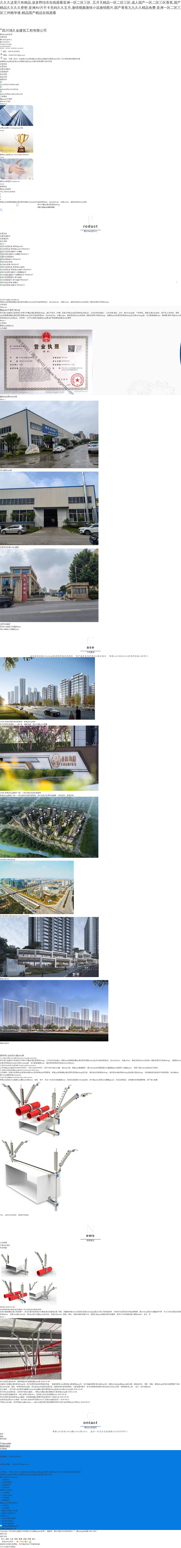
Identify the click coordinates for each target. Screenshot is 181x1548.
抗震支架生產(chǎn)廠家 (9, 547)
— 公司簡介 (4, 1505)
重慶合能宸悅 (4, 1043)
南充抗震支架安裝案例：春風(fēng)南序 (20, 722)
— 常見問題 (4, 1498)
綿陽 (25, 1539)
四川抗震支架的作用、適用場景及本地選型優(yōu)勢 (20, 1381)
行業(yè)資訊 (5, 1245)
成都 (7, 1539)
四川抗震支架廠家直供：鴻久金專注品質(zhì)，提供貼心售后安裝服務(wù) (28, 1394)
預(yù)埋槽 (3, 94)
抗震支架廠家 (5, 624)
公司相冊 (3, 328)
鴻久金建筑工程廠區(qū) (9, 629)
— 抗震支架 (4, 1480)
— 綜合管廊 (4, 1487)
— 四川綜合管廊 (6, 1521)
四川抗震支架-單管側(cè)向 (10, 249)
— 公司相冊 (4, 1508)
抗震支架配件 (5, 69)
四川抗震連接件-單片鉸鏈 (10, 280)
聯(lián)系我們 (10, 181)
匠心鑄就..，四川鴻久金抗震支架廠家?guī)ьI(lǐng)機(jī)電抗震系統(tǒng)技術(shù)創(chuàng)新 (36, 1389)
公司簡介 (3, 323)
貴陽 (16, 1539)
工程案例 (3, 96)
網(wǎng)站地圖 (82, 1531)
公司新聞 (3, 1243)
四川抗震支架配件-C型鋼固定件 (12, 275)
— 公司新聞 (4, 1493)
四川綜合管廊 (4, 84)
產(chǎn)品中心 (6, 39)
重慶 (20, 1539)
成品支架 (3, 77)
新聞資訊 (3, 186)
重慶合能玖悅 (4, 979)
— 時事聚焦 (4, 1500)
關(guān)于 (5, 101)
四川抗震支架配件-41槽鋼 (10, 254)
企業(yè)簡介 (11, 128)
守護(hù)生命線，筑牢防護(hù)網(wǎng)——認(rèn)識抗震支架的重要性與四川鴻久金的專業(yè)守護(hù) (40, 1402)
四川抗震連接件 (6, 259)
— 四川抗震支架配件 (8, 1518)
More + (3, 244)
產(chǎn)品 (5, 42)
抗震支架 (3, 37)
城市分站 (3, 1536)
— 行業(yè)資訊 (6, 1495)
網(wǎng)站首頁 (6, 34)
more (2, 130)
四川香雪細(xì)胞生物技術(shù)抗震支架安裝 (14, 916)
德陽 (29, 1539)
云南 (11, 1539)
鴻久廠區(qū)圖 (6, 470)
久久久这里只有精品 (8, 1547)
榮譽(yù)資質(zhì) (14, 155)
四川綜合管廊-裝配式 (7, 89)
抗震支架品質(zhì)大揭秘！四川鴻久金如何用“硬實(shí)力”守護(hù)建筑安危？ (30, 1400)
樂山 (33, 1539)
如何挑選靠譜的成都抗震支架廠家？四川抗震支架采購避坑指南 (20, 1309)
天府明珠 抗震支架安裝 (7, 859)
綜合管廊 (3, 74)
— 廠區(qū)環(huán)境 (8, 1511)
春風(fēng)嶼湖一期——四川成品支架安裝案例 (23, 793)
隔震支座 (3, 79)
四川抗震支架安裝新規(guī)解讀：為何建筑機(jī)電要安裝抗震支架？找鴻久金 (29, 1397)
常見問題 (3, 1248)
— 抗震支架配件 (6, 1482)
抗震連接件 (4, 72)
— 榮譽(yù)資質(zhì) (8, 1513)
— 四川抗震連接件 (7, 1523)
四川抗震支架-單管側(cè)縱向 (11, 270)
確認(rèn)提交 (5, 1446)
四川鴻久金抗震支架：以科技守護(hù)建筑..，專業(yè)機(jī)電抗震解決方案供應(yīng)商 (33, 1392)
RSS (94, 1531)
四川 (2, 1539)
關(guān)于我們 (6, 99)
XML (90, 1531)
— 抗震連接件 (5, 1485)
